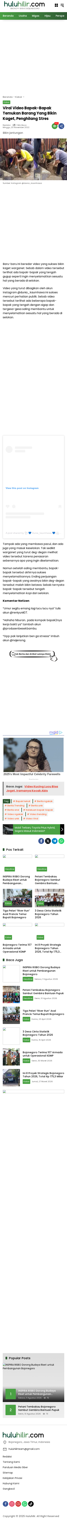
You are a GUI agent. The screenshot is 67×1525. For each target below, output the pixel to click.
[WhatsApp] (61, 841)
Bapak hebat (23, 801)
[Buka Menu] (56, 5)
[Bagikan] (61, 126)
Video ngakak (15, 814)
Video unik (13, 818)
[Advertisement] (33, 57)
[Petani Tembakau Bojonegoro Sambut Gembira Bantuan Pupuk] (49, 863)
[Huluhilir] (24, 5)
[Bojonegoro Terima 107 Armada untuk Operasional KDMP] (17, 932)
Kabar (6, 102)
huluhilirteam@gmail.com (24, 1449)
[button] (62, 5)
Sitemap (8, 1472)
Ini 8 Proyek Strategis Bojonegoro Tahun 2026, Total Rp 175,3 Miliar (48, 948)
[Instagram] (12, 1504)
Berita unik (37, 805)
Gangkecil (9, 1489)
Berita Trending (15, 805)
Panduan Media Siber (15, 1467)
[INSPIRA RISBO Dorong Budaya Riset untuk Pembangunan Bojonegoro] (17, 863)
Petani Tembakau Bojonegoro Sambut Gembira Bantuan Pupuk (47, 880)
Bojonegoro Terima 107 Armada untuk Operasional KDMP (17, 948)
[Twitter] (48, 841)
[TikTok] (31, 1504)
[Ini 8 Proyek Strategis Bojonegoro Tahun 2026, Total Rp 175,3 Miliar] (49, 932)
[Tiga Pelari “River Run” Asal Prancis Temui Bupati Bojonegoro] (17, 898)
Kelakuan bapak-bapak (39, 810)
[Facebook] (41, 841)
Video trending (38, 814)
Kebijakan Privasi (12, 1478)
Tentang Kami (11, 1462)
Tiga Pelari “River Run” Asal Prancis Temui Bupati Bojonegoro (16, 914)
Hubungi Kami (11, 1483)
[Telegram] (55, 841)
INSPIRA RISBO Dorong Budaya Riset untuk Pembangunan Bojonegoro (16, 880)
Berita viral (13, 810)
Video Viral (32, 818)
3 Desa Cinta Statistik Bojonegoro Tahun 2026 (48, 914)
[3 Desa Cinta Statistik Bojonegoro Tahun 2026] (49, 898)
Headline (9, 869)
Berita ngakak (45, 801)
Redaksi (7, 125)
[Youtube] (18, 1504)
